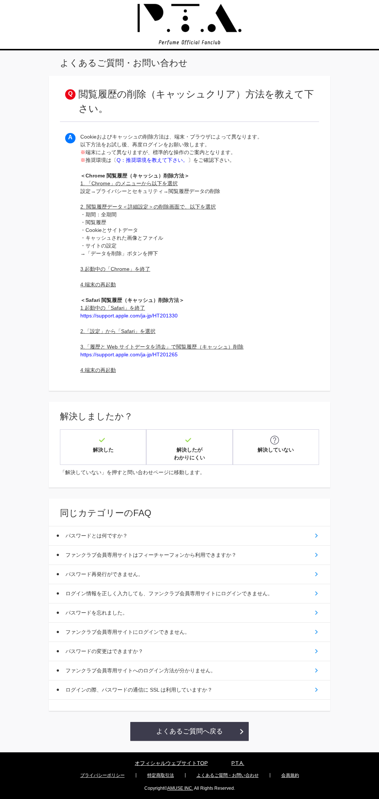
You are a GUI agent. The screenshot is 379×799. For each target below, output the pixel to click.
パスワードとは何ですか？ (97, 536)
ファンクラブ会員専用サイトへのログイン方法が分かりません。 (141, 670)
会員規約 (290, 775)
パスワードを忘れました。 (97, 613)
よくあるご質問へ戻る (189, 731)
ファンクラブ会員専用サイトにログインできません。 (128, 632)
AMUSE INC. (180, 788)
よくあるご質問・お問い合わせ (228, 775)
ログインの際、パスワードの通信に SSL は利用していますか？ (139, 690)
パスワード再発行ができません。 (104, 574)
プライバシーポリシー (102, 775)
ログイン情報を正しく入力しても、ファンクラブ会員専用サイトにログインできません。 (169, 593)
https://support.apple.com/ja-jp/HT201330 (129, 316)
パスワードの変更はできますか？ (104, 651)
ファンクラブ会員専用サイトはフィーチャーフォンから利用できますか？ (151, 555)
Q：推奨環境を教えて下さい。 (152, 160)
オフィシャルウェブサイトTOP (171, 763)
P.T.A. (237, 763)
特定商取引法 (160, 775)
